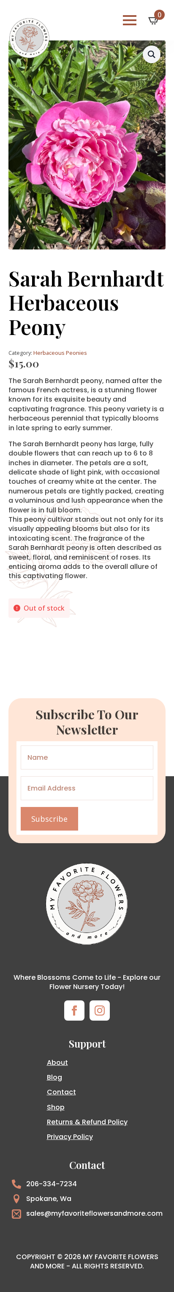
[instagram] (100, 1010)
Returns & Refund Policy (87, 1122)
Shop (56, 1107)
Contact (61, 1092)
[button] (151, 54)
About (57, 1062)
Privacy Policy (70, 1137)
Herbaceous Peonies (60, 353)
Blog (54, 1077)
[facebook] (74, 1010)
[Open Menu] (129, 20)
